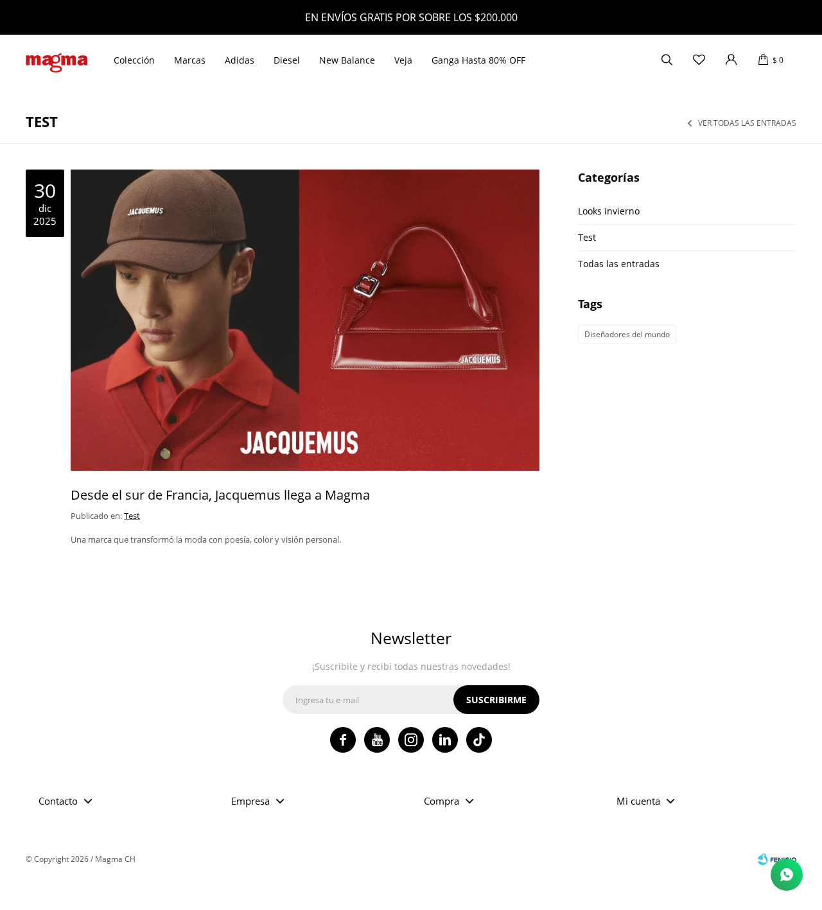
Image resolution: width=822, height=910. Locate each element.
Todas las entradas (619, 264)
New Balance (347, 60)
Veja (403, 60)
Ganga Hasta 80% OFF (478, 60)
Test (132, 515)
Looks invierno (609, 211)
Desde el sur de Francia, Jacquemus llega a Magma (220, 495)
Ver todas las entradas (747, 123)
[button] (667, 60)
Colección (134, 60)
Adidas (239, 60)
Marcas (190, 60)
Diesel (287, 60)
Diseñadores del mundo (627, 334)
